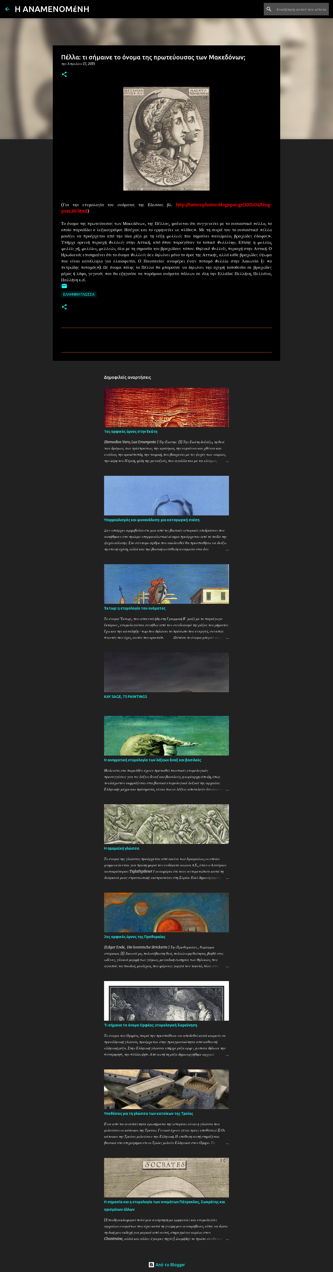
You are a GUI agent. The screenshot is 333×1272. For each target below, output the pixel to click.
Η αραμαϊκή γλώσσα (121, 848)
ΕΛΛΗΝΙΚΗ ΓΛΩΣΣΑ (78, 294)
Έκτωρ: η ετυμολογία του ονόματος (134, 608)
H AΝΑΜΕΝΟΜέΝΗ (52, 9)
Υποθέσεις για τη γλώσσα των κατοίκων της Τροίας (148, 1113)
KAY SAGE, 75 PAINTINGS (125, 697)
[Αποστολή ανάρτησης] (64, 288)
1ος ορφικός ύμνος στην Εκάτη (130, 431)
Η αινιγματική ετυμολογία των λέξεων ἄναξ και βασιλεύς (152, 760)
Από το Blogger (170, 1264)
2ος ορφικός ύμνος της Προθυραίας (134, 937)
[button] (64, 74)
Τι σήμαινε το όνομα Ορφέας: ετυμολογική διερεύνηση (150, 1025)
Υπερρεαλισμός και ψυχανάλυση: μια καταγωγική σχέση (152, 520)
